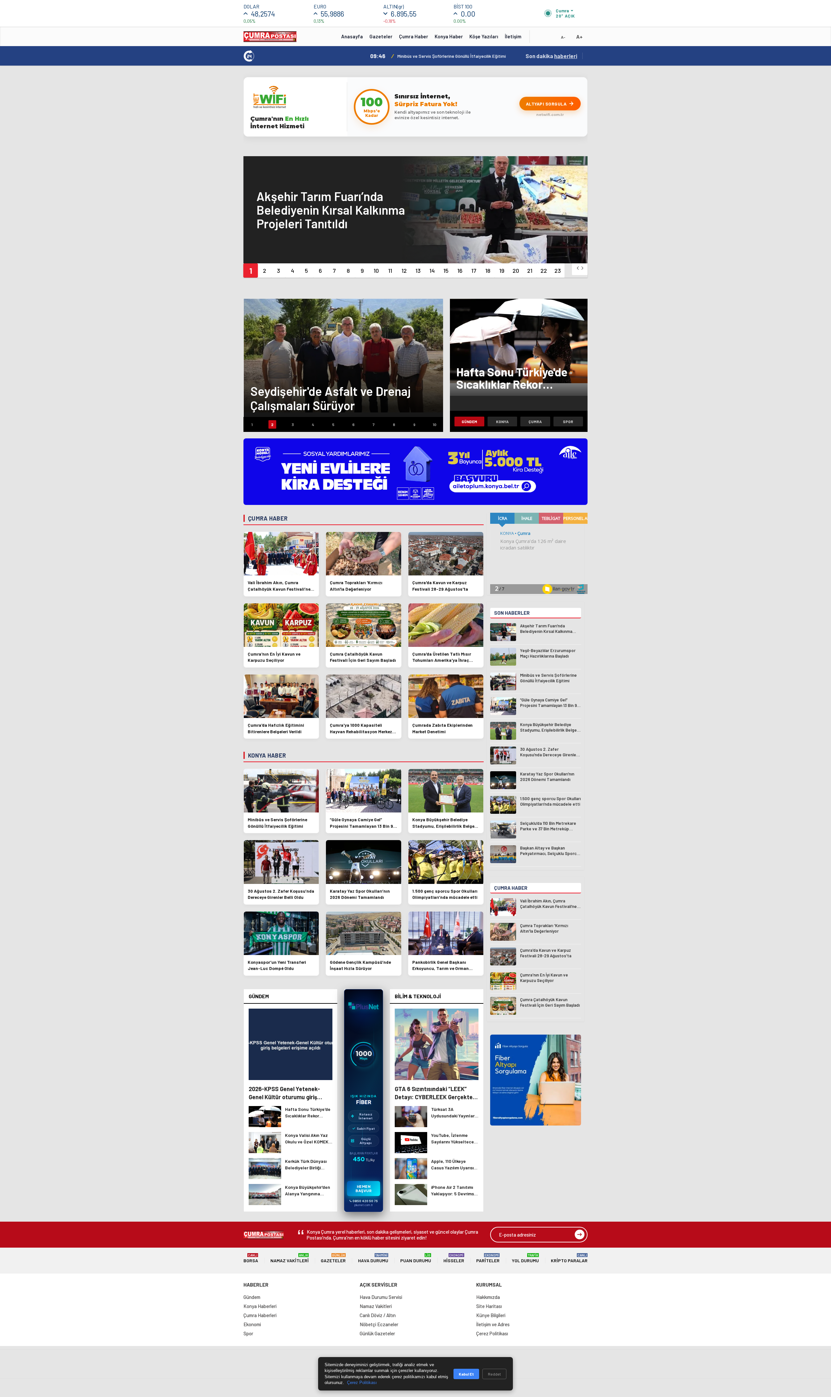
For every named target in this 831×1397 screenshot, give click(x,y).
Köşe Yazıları (483, 36)
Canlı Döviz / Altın (378, 1315)
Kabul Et (466, 1374)
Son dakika (551, 56)
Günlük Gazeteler (377, 1333)
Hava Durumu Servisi (381, 1297)
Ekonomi (252, 1324)
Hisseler (453, 1258)
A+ (579, 36)
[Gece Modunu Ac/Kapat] (550, 38)
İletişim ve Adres (493, 1324)
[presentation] (577, 268)
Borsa (250, 1258)
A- (563, 37)
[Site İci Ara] (539, 38)
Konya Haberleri (260, 1306)
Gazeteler (380, 36)
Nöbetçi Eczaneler (379, 1324)
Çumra (535, 421)
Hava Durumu (373, 1258)
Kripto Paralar (569, 1258)
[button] (250, 270)
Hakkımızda (488, 1297)
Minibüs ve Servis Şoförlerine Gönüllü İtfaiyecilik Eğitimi (382, 56)
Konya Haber (449, 36)
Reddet (494, 1374)
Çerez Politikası (492, 1333)
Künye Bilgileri (490, 1315)
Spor (568, 421)
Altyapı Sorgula (546, 104)
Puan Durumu (415, 1258)
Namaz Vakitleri (289, 1258)
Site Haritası (489, 1306)
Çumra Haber (413, 36)
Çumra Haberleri (260, 1315)
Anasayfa (352, 36)
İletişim (513, 36)
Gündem (469, 421)
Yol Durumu (525, 1258)
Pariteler (488, 1258)
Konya (502, 421)
